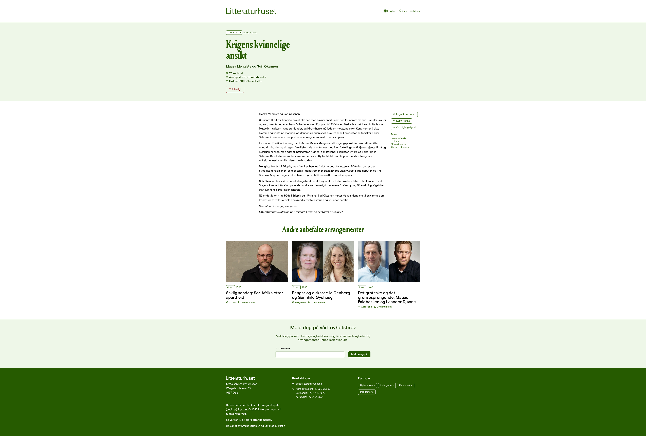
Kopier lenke (403, 120)
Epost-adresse (283, 348)
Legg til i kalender (406, 114)
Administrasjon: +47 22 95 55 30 (313, 388)
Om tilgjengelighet (406, 127)
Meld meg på (359, 354)
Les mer (243, 409)
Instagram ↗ (386, 385)
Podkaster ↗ (366, 392)
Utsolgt (236, 89)
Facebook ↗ (405, 385)
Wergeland (236, 73)
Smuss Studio (249, 425)
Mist (280, 425)
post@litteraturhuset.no (309, 383)
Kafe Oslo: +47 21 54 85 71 (309, 397)
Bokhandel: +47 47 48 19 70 (310, 393)
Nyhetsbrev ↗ (367, 385)
